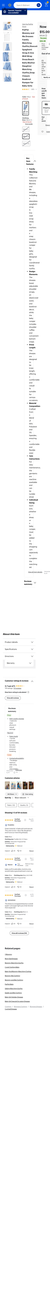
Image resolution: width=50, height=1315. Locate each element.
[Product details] (32, 642)
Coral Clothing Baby (12, 967)
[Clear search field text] (35, 5)
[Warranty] (30, 663)
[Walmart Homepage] (10, 5)
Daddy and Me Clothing (13, 993)
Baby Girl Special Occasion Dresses (17, 1001)
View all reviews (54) (19, 933)
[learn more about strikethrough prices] (46, 35)
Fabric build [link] (13, 736)
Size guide (29, 124)
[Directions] (32, 656)
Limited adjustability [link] (16, 758)
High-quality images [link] (16, 719)
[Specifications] (32, 649)
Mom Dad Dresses (11, 959)
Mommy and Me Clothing (14, 980)
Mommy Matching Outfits (14, 963)
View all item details (35, 572)
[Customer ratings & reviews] (32, 680)
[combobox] (28, 5)
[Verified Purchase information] (25, 820)
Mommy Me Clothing (12, 976)
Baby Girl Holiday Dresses (14, 997)
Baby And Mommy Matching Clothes (18, 971)
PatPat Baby (9, 984)
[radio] (25, 108)
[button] (28, 161)
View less (18, 770)
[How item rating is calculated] (28, 692)
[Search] (39, 5)
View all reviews (13, 698)
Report (31, 851)
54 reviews (17, 688)
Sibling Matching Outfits (13, 988)
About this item (11, 634)
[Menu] (4, 5)
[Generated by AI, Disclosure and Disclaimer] (14, 773)
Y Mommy (8, 954)
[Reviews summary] (36, 89)
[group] (32, 89)
